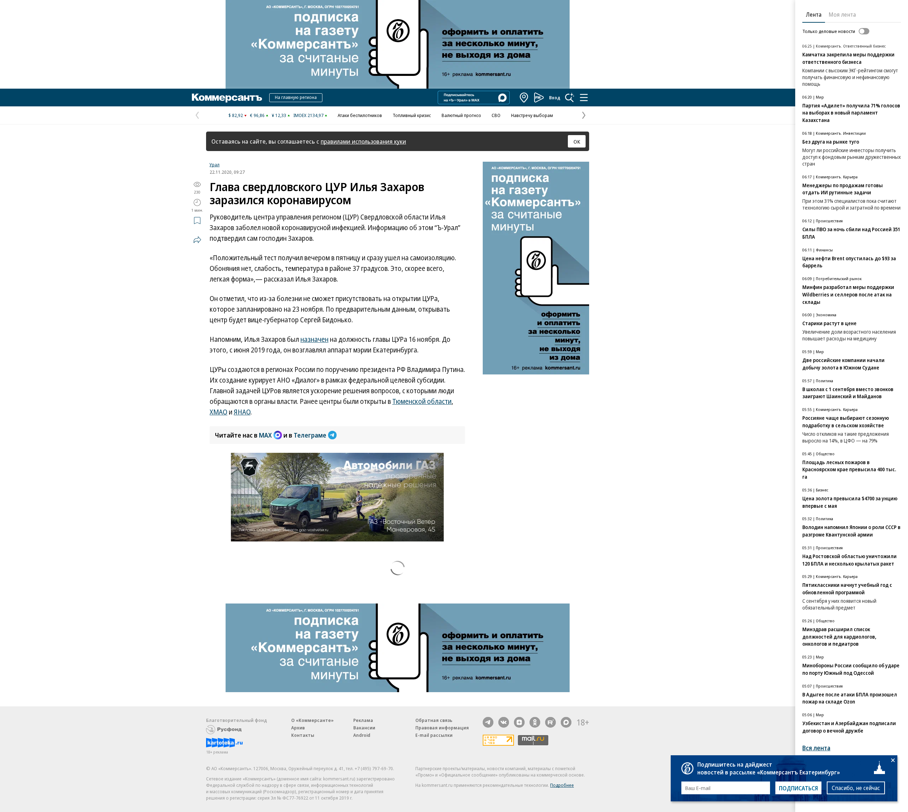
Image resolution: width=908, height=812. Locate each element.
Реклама (363, 720)
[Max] (566, 722)
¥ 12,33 (279, 115)
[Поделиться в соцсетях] (197, 239)
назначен (314, 339)
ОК (577, 141)
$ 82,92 (235, 115)
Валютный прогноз (461, 115)
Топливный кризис (412, 115)
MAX (265, 435)
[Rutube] (550, 722)
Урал (215, 164)
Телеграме (310, 435)
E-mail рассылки (434, 735)
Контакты (302, 735)
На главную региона (296, 97)
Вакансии (364, 727)
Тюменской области (422, 401)
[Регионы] (524, 97)
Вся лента (816, 748)
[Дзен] (519, 722)
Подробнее (562, 785)
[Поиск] (569, 97)
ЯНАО (242, 412)
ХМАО (218, 412)
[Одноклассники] (535, 722)
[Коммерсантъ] (227, 97)
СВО (496, 115)
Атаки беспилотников (360, 115)
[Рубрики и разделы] (583, 97)
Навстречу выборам (532, 115)
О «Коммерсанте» (312, 720)
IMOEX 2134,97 (308, 115)
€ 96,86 (257, 115)
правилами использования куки (363, 141)
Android (361, 735)
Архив (298, 727)
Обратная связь (433, 720)
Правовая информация (442, 727)
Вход (554, 97)
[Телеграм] (488, 722)
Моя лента (842, 14)
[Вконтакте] (503, 722)
